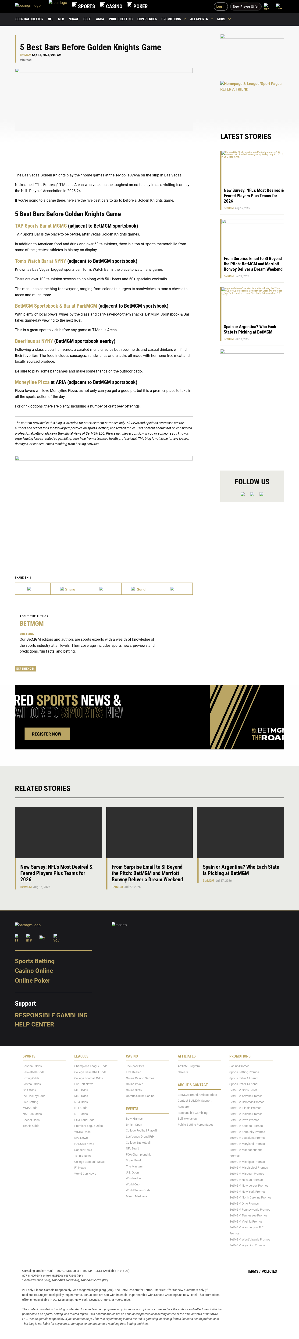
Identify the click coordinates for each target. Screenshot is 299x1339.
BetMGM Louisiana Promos (247, 1137)
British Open (134, 1124)
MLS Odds (81, 1096)
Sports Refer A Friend (243, 1078)
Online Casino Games (140, 1078)
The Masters (134, 1166)
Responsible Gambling (51, 1015)
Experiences (147, 19)
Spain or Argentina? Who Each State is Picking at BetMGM (250, 329)
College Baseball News (89, 1161)
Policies (269, 1271)
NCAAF (74, 19)
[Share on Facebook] (68, 588)
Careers (183, 1072)
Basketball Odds (33, 1072)
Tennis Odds (31, 1126)
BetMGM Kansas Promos (246, 1126)
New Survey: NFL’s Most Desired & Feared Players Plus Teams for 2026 (254, 196)
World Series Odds (138, 1190)
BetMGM (25, 55)
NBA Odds (81, 1102)
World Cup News (85, 1173)
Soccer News (83, 1149)
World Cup (132, 1184)
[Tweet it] (33, 588)
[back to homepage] (58, 6)
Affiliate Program (189, 1066)
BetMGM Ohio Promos (244, 1203)
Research (184, 1106)
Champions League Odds (90, 1066)
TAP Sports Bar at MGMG (41, 226)
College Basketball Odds (90, 1072)
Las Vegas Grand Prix (140, 1136)
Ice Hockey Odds (34, 1096)
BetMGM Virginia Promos (246, 1221)
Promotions (171, 19)
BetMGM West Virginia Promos (249, 1239)
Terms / (254, 1271)
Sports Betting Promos (244, 1072)
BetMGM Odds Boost (243, 1090)
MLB (61, 19)
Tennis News (83, 1155)
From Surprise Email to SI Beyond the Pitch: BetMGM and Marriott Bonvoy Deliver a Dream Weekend (253, 264)
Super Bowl (133, 1160)
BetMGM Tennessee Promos (248, 1215)
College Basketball (138, 1142)
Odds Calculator (29, 19)
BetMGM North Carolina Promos (250, 1197)
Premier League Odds (88, 1126)
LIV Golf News (83, 1084)
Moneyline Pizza (32, 382)
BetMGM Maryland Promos (247, 1144)
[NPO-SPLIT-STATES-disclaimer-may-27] (104, 505)
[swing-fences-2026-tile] (252, 55)
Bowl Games (134, 1118)
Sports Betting (35, 961)
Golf (87, 19)
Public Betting (121, 19)
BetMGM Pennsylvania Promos (249, 1209)
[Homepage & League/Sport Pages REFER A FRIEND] (252, 102)
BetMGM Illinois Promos (245, 1108)
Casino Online (34, 970)
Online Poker (32, 980)
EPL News (81, 1137)
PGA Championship (138, 1154)
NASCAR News (84, 1144)
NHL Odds (81, 1114)
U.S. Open (132, 1172)
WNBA (100, 19)
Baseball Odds (32, 1066)
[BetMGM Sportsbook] (32, 6)
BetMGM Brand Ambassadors (197, 1095)
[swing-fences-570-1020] (252, 406)
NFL (50, 19)
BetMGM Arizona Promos (246, 1096)
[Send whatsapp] (139, 588)
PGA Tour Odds (84, 1119)
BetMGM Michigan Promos (247, 1161)
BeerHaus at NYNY (34, 341)
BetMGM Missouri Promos (246, 1173)
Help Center (34, 1024)
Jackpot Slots (135, 1066)
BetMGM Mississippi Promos (248, 1167)
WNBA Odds (82, 1132)
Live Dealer (133, 1072)
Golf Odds (29, 1090)
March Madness (136, 1196)
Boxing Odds (31, 1078)
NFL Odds (80, 1108)
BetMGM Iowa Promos (244, 1119)
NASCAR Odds (32, 1114)
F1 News (80, 1167)
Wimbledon (133, 1178)
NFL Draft (132, 1148)
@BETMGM (27, 634)
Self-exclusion (187, 1118)
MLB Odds (81, 1090)
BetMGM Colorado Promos (246, 1102)
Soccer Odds (31, 1119)
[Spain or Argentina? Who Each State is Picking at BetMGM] (240, 832)
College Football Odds (88, 1078)
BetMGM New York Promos (247, 1191)
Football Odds (32, 1084)
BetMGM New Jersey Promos (248, 1185)
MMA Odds (30, 1108)
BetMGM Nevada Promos (246, 1179)
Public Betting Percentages (196, 1124)
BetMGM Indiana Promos (246, 1114)
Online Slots (134, 1090)
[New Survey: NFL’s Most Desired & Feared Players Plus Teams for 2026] (58, 832)
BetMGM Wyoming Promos (247, 1245)
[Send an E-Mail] (104, 588)
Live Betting (30, 1102)
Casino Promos (239, 1066)
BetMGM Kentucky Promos (247, 1132)
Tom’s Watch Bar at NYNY (40, 261)
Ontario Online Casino (140, 1096)
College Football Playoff (141, 1130)
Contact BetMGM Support (194, 1100)
